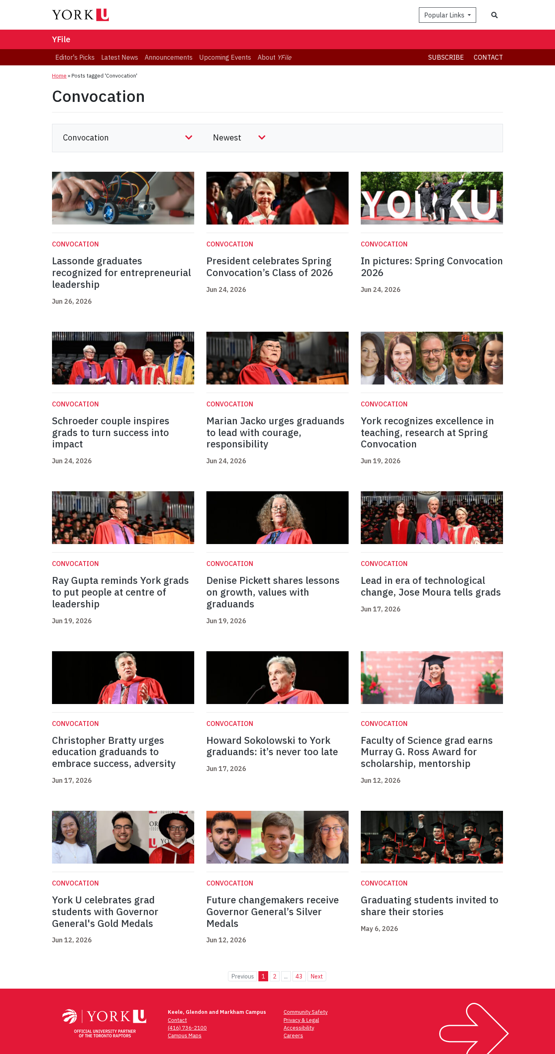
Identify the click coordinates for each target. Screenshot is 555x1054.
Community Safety (305, 1012)
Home (59, 75)
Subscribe (446, 57)
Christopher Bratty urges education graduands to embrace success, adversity (114, 752)
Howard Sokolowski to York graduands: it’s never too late (272, 746)
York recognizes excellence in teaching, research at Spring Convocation (427, 432)
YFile (61, 39)
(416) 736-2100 (187, 1027)
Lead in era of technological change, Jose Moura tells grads (431, 586)
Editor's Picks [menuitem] (75, 57)
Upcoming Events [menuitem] (225, 57)
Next (316, 976)
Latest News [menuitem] (119, 57)
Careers (293, 1035)
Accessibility (299, 1027)
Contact (488, 57)
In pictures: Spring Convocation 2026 (432, 266)
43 (299, 976)
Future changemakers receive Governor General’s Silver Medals (272, 911)
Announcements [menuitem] (169, 57)
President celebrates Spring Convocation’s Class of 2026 (269, 266)
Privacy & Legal (301, 1020)
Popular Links (445, 15)
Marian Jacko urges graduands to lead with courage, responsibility (275, 432)
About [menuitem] (274, 57)
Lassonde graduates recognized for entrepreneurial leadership (121, 272)
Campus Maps (185, 1035)
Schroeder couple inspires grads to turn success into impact (110, 432)
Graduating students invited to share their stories (430, 905)
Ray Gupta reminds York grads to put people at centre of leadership (120, 592)
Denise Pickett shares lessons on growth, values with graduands (273, 592)
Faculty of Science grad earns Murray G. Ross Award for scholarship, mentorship (427, 752)
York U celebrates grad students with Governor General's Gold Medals (105, 911)
